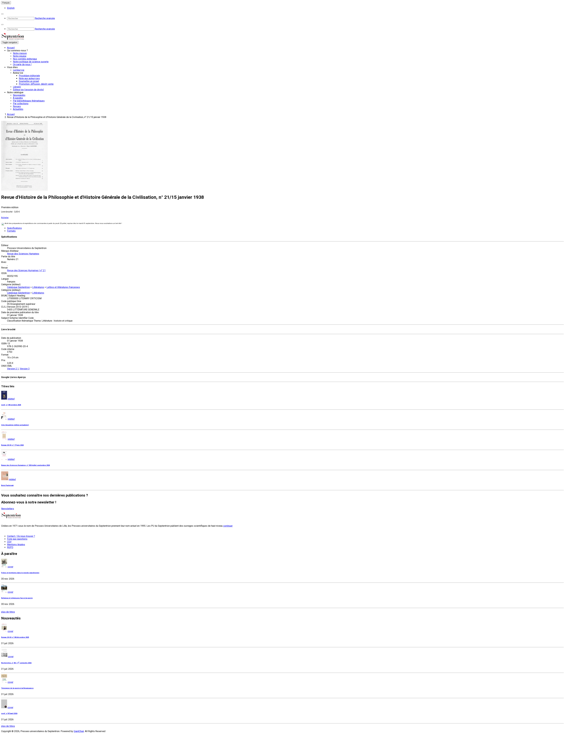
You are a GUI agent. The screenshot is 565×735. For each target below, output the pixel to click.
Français (6, 3)
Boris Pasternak (7, 485)
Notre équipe (19, 56)
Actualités (18, 109)
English (11, 8)
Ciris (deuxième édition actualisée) (15, 425)
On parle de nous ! (22, 64)
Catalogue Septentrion (18, 287)
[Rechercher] (2, 24)
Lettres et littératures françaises (63, 287)
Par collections (20, 103)
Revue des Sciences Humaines (23, 253)
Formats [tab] (11, 231)
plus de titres (8, 611)
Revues (17, 106)
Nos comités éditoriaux (25, 58)
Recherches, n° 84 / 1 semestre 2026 (16, 663)
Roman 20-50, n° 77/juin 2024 (12, 445)
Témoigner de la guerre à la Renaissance (17, 688)
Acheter (5, 217)
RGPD (10, 547)
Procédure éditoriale (29, 75)
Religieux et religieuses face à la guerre (17, 598)
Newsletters (7, 508)
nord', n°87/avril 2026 (9, 713)
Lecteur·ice (18, 70)
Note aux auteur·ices (29, 78)
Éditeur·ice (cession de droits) (28, 89)
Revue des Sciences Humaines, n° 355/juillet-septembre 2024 (25, 465)
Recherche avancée (45, 18)
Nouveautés (19, 95)
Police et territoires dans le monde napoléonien (20, 573)
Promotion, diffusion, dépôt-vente (36, 84)
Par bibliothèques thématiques (29, 100)
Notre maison (20, 53)
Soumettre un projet (29, 81)
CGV (9, 541)
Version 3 (25, 368)
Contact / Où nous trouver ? (21, 536)
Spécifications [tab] (14, 228)
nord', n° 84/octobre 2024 (11, 405)
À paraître (18, 98)
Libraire (17, 86)
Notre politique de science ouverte (31, 61)
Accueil (11, 47)
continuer (228, 525)
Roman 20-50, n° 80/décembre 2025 (15, 637)
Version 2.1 (13, 368)
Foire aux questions (17, 539)
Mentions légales (16, 544)
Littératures (38, 287)
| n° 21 (26, 270)
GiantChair (79, 731)
